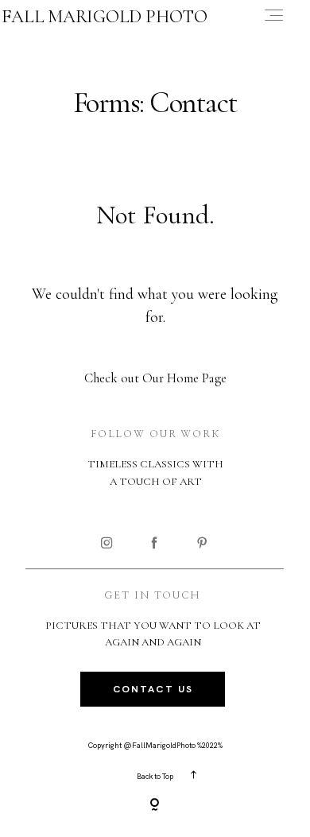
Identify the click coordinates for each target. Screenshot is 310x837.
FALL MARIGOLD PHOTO (104, 17)
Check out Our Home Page (155, 378)
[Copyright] (155, 806)
